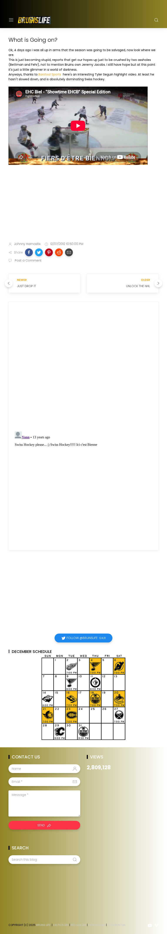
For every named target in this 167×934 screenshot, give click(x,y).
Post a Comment (28, 260)
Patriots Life (96, 925)
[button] (29, 252)
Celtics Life (61, 925)
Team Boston (116, 925)
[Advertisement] (83, 204)
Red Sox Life (78, 925)
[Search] (156, 20)
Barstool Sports (49, 74)
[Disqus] (83, 367)
